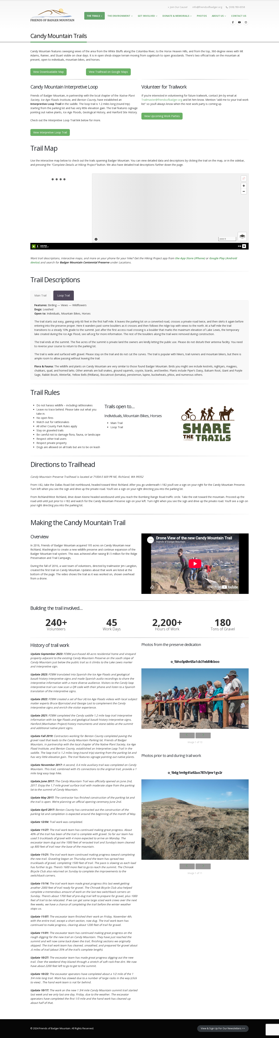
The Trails (93, 15)
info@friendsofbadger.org (207, 7)
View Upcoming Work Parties (162, 116)
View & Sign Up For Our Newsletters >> (223, 1028)
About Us (218, 15)
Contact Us (238, 15)
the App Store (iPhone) (190, 258)
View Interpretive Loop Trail (50, 132)
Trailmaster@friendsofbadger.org (161, 99)
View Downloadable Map (48, 72)
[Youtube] (239, 22)
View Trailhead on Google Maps (108, 72)
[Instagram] (245, 22)
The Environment (118, 15)
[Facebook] (233, 22)
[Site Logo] (52, 15)
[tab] (40, 295)
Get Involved (146, 15)
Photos (202, 15)
